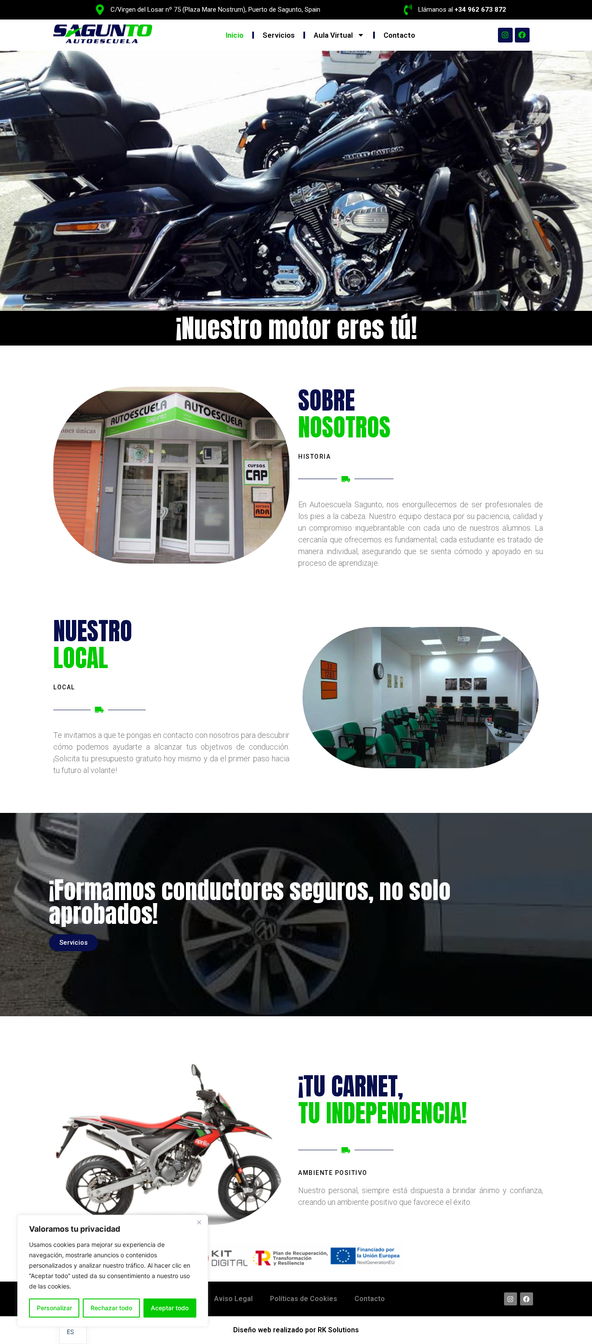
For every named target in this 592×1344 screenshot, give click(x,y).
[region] (112, 1271)
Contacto (399, 35)
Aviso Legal (233, 1299)
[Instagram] (505, 35)
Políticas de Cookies (303, 1299)
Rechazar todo (111, 1307)
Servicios (279, 35)
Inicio (235, 35)
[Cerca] (199, 1222)
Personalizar (54, 1307)
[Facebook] (522, 35)
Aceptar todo (170, 1307)
